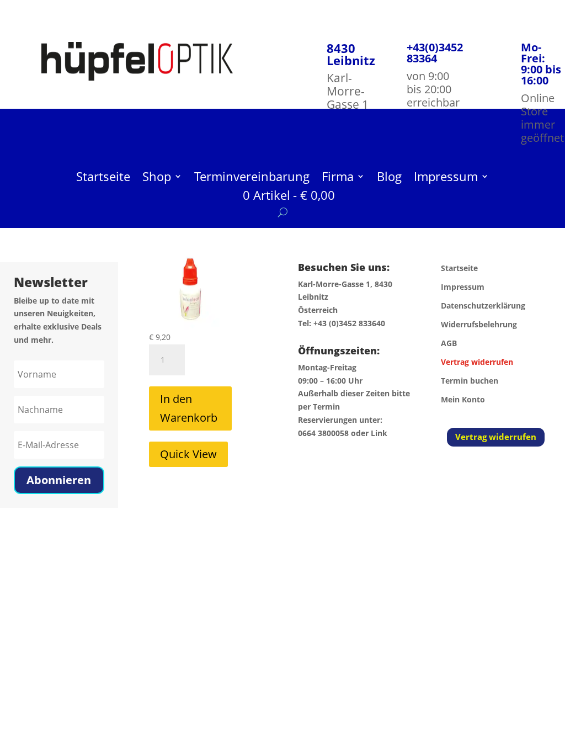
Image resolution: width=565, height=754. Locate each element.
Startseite (103, 178)
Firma (338, 178)
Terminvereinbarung (252, 178)
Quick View (188, 454)
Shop (156, 178)
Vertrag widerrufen (495, 436)
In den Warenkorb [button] (188, 408)
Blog (389, 178)
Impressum (446, 178)
